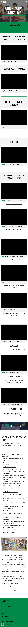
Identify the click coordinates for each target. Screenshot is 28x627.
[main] (14, 10)
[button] (1, 2)
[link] (14, 54)
